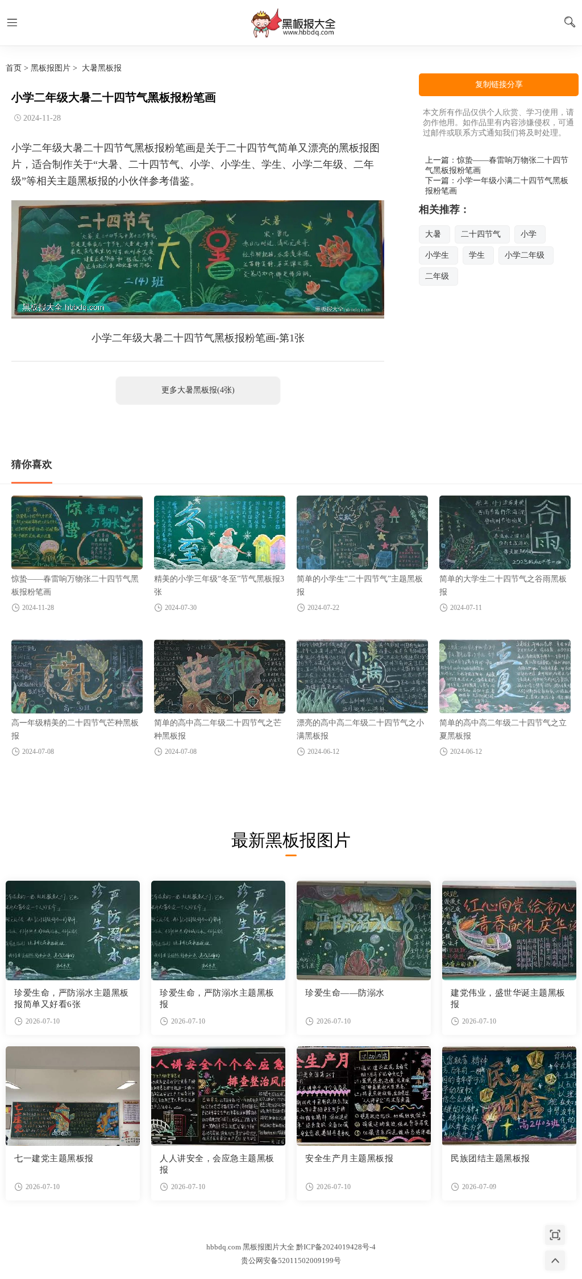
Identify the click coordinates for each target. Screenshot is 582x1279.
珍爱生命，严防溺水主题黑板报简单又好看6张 (71, 998)
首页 (14, 68)
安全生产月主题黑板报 (349, 1158)
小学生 (437, 255)
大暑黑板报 (102, 68)
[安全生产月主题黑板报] (364, 1096)
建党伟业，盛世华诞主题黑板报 (508, 998)
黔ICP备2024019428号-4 (336, 1247)
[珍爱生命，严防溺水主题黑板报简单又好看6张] (73, 930)
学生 (477, 255)
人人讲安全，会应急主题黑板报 (217, 1164)
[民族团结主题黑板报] (509, 1096)
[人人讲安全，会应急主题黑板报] (218, 1096)
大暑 (433, 234)
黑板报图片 (50, 68)
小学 (529, 234)
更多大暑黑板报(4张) (198, 390)
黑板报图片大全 (291, 23)
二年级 (437, 276)
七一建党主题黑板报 (54, 1158)
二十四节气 (481, 234)
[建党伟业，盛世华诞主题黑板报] (509, 930)
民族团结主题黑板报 (490, 1158)
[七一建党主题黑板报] (73, 1096)
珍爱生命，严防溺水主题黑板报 (217, 998)
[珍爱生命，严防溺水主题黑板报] (218, 930)
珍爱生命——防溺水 (345, 992)
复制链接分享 (499, 84)
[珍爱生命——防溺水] (364, 930)
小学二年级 (524, 255)
